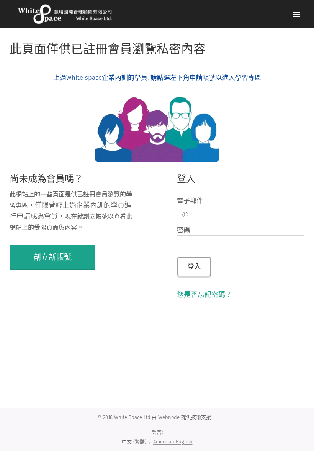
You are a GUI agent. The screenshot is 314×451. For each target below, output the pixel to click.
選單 (296, 14)
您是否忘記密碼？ (204, 294)
